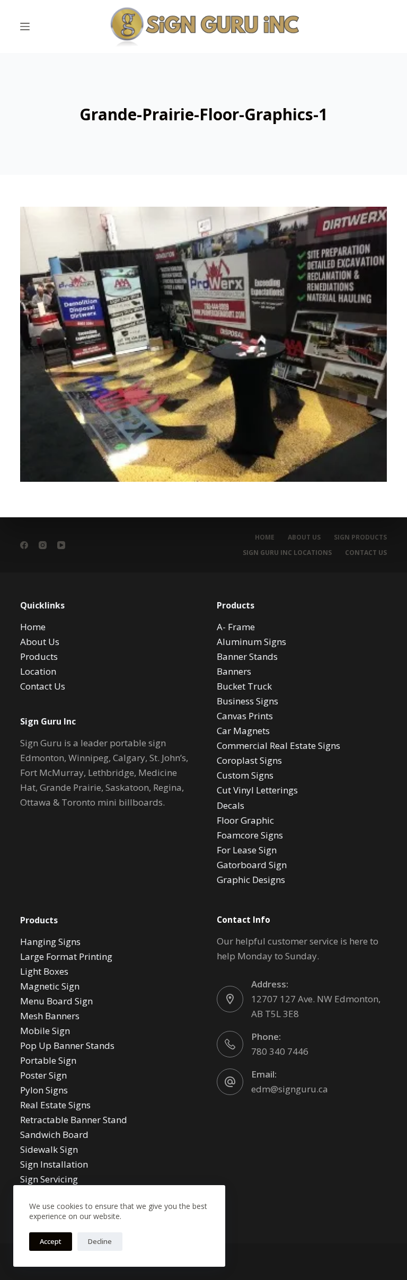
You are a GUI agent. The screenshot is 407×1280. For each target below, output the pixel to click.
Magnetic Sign (49, 986)
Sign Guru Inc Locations (287, 553)
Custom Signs (245, 775)
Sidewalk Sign (49, 1149)
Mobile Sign (45, 1031)
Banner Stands (247, 656)
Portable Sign (48, 1060)
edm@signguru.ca (289, 1089)
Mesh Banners (49, 1016)
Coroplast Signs (249, 760)
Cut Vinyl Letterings (257, 790)
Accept (50, 1241)
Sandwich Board (54, 1134)
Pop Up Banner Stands (67, 1045)
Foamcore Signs (250, 835)
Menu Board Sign (56, 1001)
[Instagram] (43, 545)
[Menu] (25, 26)
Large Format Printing (66, 956)
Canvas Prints (245, 716)
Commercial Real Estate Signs (278, 745)
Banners (234, 671)
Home (265, 537)
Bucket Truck (244, 686)
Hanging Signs (50, 941)
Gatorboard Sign (252, 865)
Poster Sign (43, 1075)
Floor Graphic (245, 820)
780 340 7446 (279, 1051)
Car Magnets (243, 731)
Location (38, 671)
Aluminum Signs (251, 641)
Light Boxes (44, 971)
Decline (100, 1241)
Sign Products (360, 537)
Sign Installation (54, 1164)
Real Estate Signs (55, 1105)
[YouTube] (61, 545)
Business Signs (247, 701)
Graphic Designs (251, 879)
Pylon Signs (44, 1090)
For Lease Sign (247, 850)
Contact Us (366, 553)
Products (39, 656)
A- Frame (236, 627)
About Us (304, 537)
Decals (230, 805)
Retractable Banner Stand (73, 1120)
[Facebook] (24, 545)
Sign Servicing (49, 1179)
